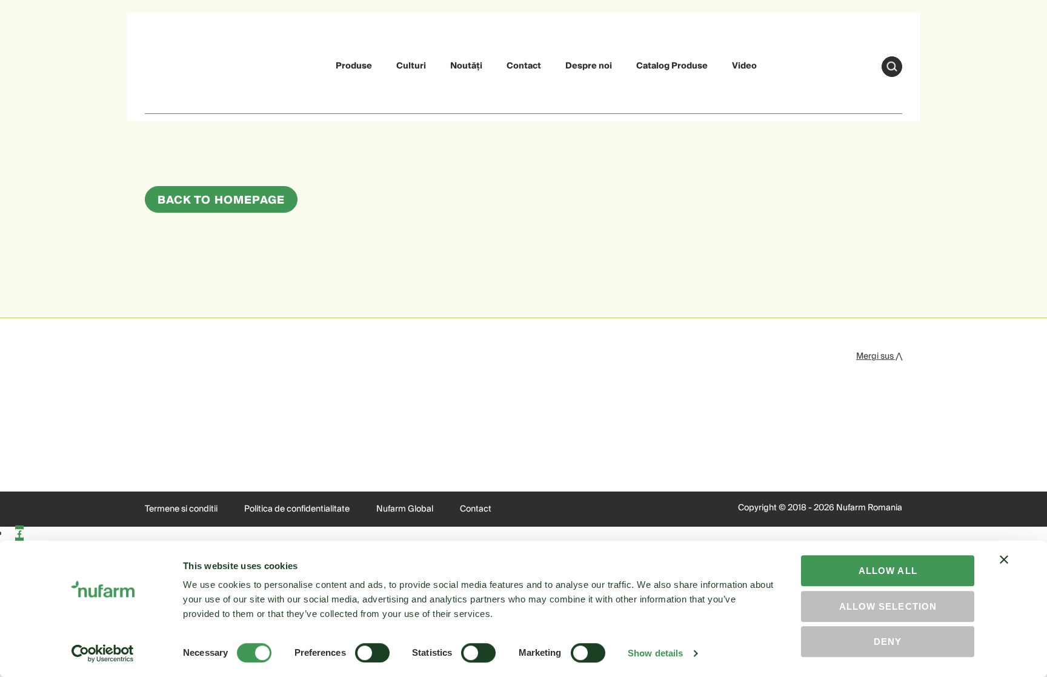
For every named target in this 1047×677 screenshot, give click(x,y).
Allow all (888, 570)
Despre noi (588, 66)
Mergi (892, 66)
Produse (354, 66)
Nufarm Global (404, 509)
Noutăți (466, 66)
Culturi (411, 66)
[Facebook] (19, 533)
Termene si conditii (181, 509)
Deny (888, 641)
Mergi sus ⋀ (879, 356)
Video (744, 66)
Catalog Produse (672, 66)
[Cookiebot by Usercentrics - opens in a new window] (103, 653)
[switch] (372, 652)
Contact (524, 66)
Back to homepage (221, 200)
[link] (173, 64)
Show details (655, 653)
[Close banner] (1004, 570)
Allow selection (888, 606)
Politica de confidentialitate (297, 509)
